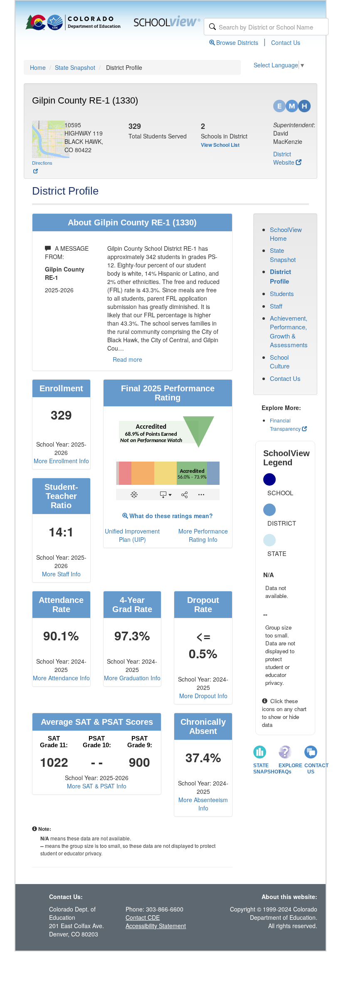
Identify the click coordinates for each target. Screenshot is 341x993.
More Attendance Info (61, 678)
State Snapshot (75, 67)
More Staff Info (61, 574)
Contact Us (285, 42)
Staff (276, 305)
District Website (283, 158)
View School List (220, 144)
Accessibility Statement (156, 925)
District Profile (280, 276)
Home (38, 67)
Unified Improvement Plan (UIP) (132, 535)
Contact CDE (143, 917)
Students (282, 293)
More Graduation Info (132, 678)
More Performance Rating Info (203, 535)
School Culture (279, 361)
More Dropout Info (203, 696)
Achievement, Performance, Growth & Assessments (289, 331)
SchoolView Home (286, 233)
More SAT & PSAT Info (96, 786)
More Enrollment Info (61, 461)
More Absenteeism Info (203, 803)
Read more (127, 359)
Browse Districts (237, 42)
